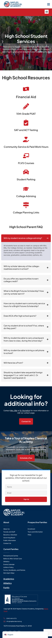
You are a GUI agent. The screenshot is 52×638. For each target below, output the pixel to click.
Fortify (6, 587)
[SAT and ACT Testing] (26, 123)
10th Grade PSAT (26, 113)
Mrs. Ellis (13, 411)
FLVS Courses (26, 163)
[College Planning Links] (26, 205)
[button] (48, 4)
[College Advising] (26, 189)
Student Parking (26, 179)
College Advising (26, 196)
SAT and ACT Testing (26, 129)
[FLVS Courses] (26, 156)
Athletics (7, 583)
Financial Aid (26, 97)
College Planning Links (26, 212)
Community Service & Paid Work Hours (26, 146)
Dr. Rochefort (25, 411)
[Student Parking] (26, 172)
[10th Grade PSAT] (26, 106)
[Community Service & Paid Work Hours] (26, 139)
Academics (8, 579)
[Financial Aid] (26, 89)
